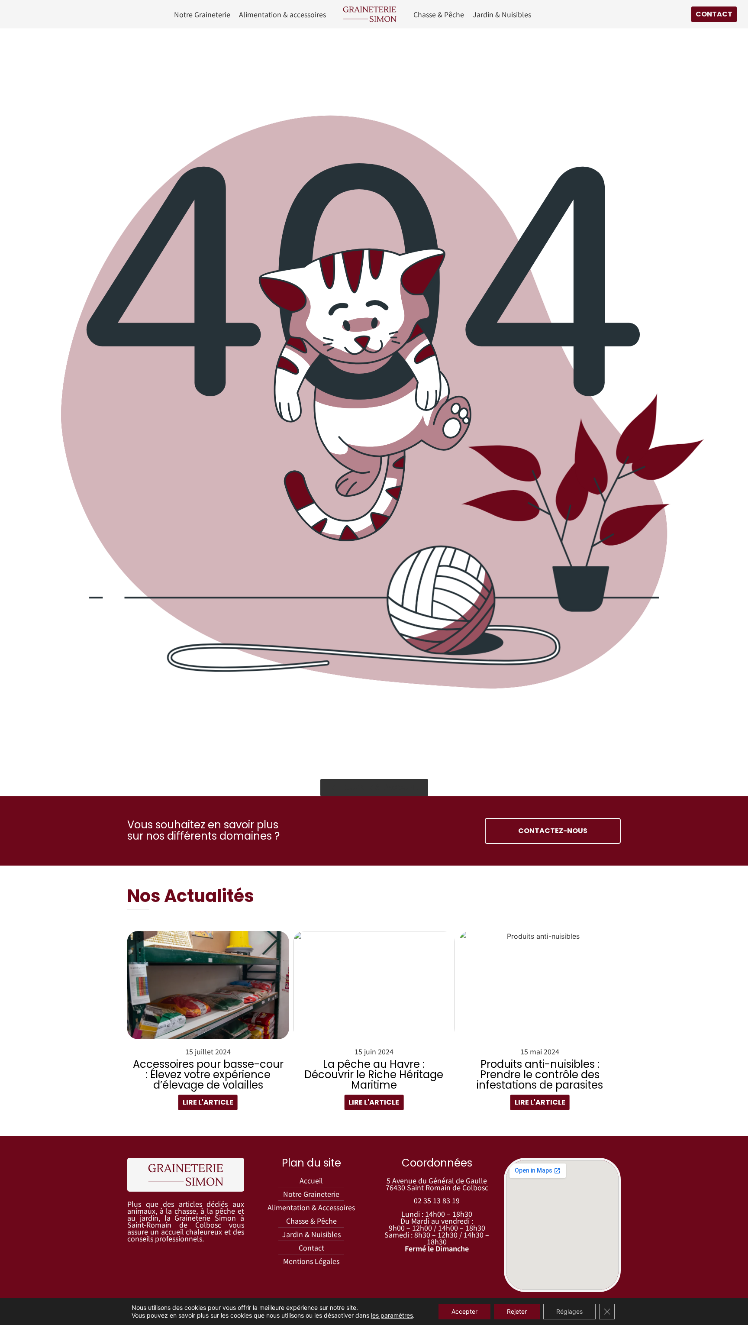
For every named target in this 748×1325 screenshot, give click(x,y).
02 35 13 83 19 (437, 1200)
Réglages (569, 1311)
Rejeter (517, 1311)
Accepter (464, 1311)
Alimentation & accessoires (282, 14)
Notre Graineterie (202, 14)
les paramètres (392, 1315)
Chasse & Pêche (438, 14)
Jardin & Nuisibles (502, 14)
